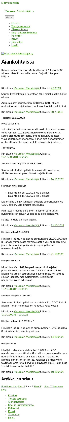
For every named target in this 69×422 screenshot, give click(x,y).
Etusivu (15, 23)
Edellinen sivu (9, 386)
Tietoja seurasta (20, 26)
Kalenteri (16, 35)
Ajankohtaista (19, 29)
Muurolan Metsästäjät (27, 88)
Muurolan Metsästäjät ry (19, 11)
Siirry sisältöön (10, 2)
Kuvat (14, 39)
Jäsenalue (17, 42)
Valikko (9, 17)
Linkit (14, 45)
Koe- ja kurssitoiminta (24, 32)
